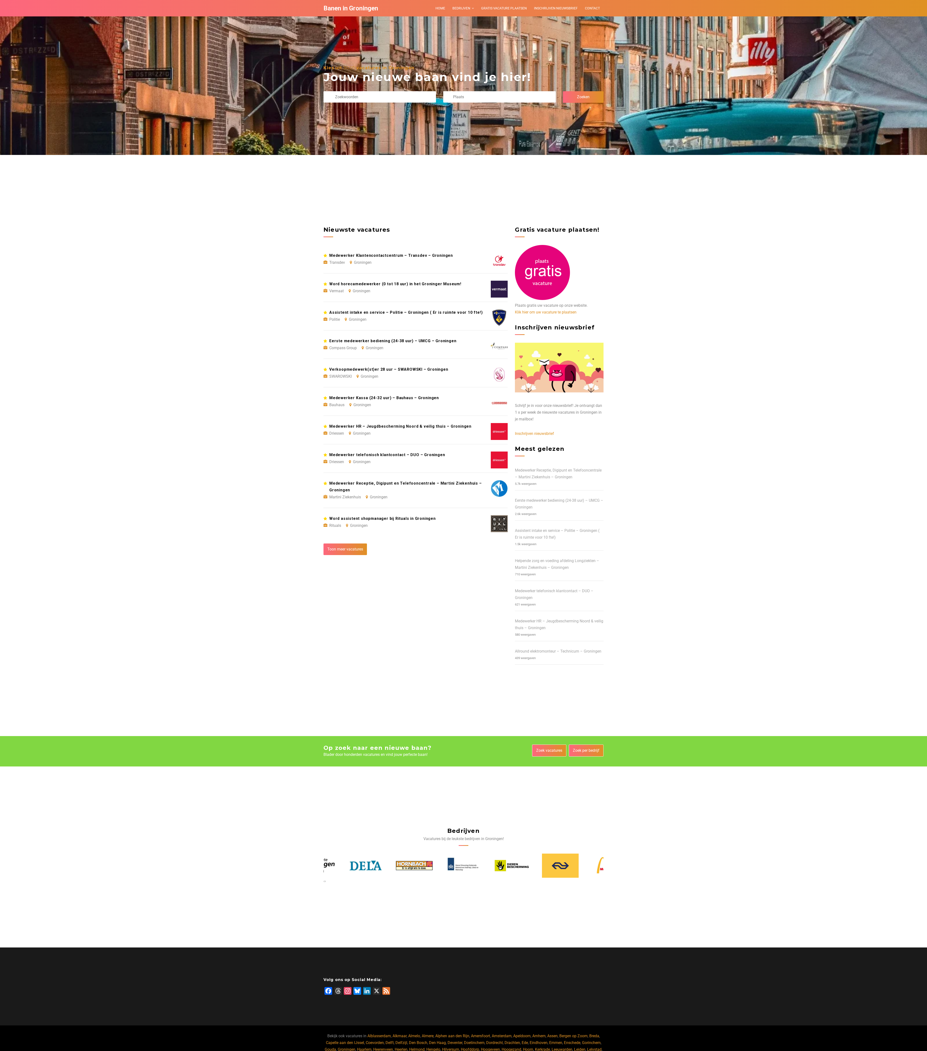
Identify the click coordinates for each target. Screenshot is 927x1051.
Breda (594, 1036)
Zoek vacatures (549, 750)
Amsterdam (502, 1036)
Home (440, 8)
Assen (552, 1036)
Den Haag (437, 1042)
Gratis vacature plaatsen (504, 8)
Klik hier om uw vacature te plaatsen (545, 312)
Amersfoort (480, 1036)
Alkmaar (400, 1036)
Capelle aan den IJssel (345, 1042)
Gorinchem (591, 1042)
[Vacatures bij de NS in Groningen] (488, 865)
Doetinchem (474, 1042)
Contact (592, 8)
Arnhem (539, 1036)
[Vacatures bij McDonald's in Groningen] (536, 866)
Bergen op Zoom (573, 1036)
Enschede (572, 1042)
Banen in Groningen (350, 8)
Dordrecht (494, 1042)
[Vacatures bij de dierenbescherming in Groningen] (439, 866)
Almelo (414, 1036)
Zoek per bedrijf (586, 750)
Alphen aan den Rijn (452, 1036)
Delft (390, 1042)
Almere (428, 1036)
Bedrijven (461, 8)
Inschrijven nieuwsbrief (556, 8)
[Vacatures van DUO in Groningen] (390, 865)
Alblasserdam (379, 1036)
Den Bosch (418, 1042)
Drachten (512, 1042)
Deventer (455, 1042)
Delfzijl (401, 1042)
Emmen (555, 1042)
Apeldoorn (522, 1036)
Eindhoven (539, 1042)
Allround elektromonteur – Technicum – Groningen (558, 651)
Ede (525, 1042)
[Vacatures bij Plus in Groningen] (585, 866)
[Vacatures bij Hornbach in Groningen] (341, 865)
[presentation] (324, 881)
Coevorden (375, 1042)
